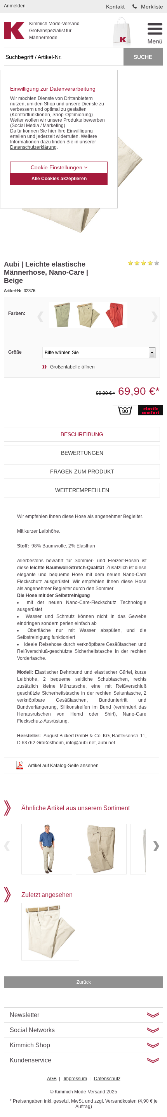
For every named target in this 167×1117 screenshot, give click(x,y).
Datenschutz (107, 1078)
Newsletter (24, 1015)
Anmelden (15, 6)
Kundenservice (30, 1060)
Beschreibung (82, 434)
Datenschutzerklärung (33, 147)
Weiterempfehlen (82, 490)
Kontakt (115, 6)
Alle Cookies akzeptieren (59, 178)
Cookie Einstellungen (57, 167)
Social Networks (32, 1030)
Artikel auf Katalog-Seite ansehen (63, 765)
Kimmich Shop (30, 1045)
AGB (52, 1078)
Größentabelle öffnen (72, 367)
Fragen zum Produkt (82, 471)
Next (154, 317)
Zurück (84, 982)
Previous (40, 317)
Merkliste (152, 6)
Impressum (75, 1078)
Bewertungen (82, 453)
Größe (15, 352)
